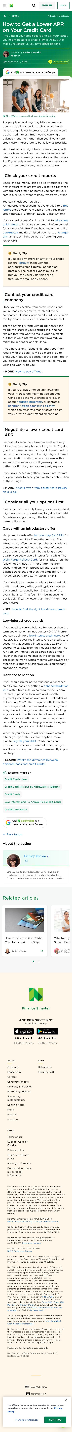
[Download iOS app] (24, 1031)
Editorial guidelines (19, 1091)
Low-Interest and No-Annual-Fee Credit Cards (33, 802)
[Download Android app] (47, 1031)
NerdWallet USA (38, 1387)
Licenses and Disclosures (46, 1221)
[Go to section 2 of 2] (38, 961)
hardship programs (29, 401)
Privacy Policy (27, 1305)
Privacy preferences (19, 1163)
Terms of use (15, 1137)
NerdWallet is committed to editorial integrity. (30, 116)
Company (13, 1067)
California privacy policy (18, 1157)
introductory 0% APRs (49, 535)
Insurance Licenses (31, 1243)
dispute (24, 262)
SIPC (52, 1297)
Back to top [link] (14, 834)
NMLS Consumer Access (19, 1221)
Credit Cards (12, 794)
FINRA (45, 1297)
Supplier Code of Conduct (17, 1143)
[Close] (65, 1400)
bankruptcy (10, 232)
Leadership (14, 1072)
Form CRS (47, 1302)
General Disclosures (48, 1307)
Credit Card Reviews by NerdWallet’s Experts (32, 786)
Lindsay (35, 856)
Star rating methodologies (16, 1098)
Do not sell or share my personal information (19, 1172)
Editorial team (15, 1104)
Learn (15, 16)
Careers (12, 1077)
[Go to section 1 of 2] (33, 961)
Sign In (47, 5)
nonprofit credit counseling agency (31, 405)
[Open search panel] (34, 5)
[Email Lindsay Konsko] (26, 861)
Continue (55, 1420)
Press (10, 1109)
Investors (13, 1119)
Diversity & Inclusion (19, 1086)
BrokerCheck (37, 1310)
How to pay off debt (29, 371)
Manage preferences (27, 1420)
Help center (45, 1067)
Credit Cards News (16, 779)
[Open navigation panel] (4, 5)
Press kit (12, 1114)
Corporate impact (18, 1081)
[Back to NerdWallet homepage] (5, 16)
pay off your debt (24, 741)
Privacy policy (15, 1150)
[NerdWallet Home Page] (12, 6)
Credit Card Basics (16, 809)
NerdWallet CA (38, 1394)
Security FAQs (46, 1072)
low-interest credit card (44, 635)
